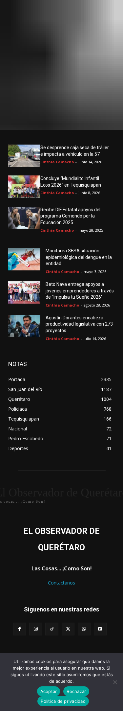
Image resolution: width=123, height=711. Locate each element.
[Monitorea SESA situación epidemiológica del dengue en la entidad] (24, 259)
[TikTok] (51, 629)
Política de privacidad (63, 701)
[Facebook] (19, 629)
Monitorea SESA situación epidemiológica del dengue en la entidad (79, 257)
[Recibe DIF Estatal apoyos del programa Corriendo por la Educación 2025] (24, 218)
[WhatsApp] (84, 629)
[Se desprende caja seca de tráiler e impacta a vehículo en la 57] (24, 156)
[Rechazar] (115, 682)
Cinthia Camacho (57, 161)
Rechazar (76, 691)
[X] (68, 629)
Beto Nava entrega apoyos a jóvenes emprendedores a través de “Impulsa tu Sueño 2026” (80, 291)
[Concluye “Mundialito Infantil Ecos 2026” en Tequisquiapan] (24, 186)
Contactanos (61, 583)
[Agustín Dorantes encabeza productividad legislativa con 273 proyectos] (24, 326)
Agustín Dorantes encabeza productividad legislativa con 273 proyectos (79, 324)
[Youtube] (100, 629)
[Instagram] (35, 629)
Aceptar (48, 691)
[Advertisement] (61, 64)
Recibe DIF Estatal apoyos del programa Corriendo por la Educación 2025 (70, 216)
